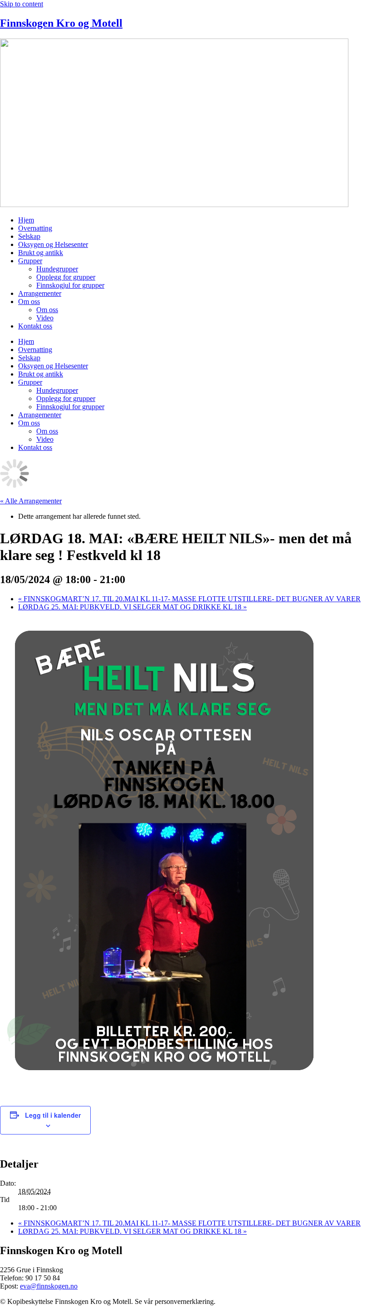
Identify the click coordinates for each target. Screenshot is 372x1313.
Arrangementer (39, 293)
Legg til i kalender (53, 1115)
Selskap (29, 236)
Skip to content (21, 4)
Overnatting (35, 228)
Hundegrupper (57, 269)
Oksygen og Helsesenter (53, 244)
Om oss (29, 301)
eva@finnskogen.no (49, 1286)
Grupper (30, 261)
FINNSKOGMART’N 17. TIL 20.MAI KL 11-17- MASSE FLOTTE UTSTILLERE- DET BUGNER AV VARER (189, 599)
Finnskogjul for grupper (70, 285)
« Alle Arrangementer (31, 501)
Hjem (26, 220)
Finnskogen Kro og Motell (61, 23)
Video (45, 318)
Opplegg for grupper (65, 277)
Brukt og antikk (40, 252)
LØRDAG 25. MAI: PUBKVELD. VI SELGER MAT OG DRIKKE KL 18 (132, 607)
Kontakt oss (35, 326)
